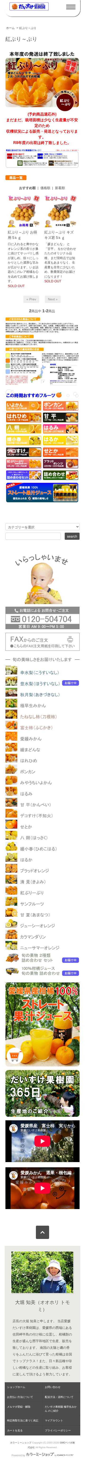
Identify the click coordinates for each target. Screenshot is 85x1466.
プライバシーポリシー (58, 1430)
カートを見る (15, 1430)
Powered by (18, 1455)
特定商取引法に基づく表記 (22, 1420)
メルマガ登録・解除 (18, 1406)
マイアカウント (54, 1420)
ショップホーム (16, 1387)
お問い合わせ (52, 1387)
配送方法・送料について (59, 1397)
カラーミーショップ (20, 1442)
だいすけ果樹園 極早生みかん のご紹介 (61, 1408)
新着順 (60, 188)
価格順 (45, 188)
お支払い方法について (20, 1397)
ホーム (10, 28)
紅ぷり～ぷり (27, 28)
